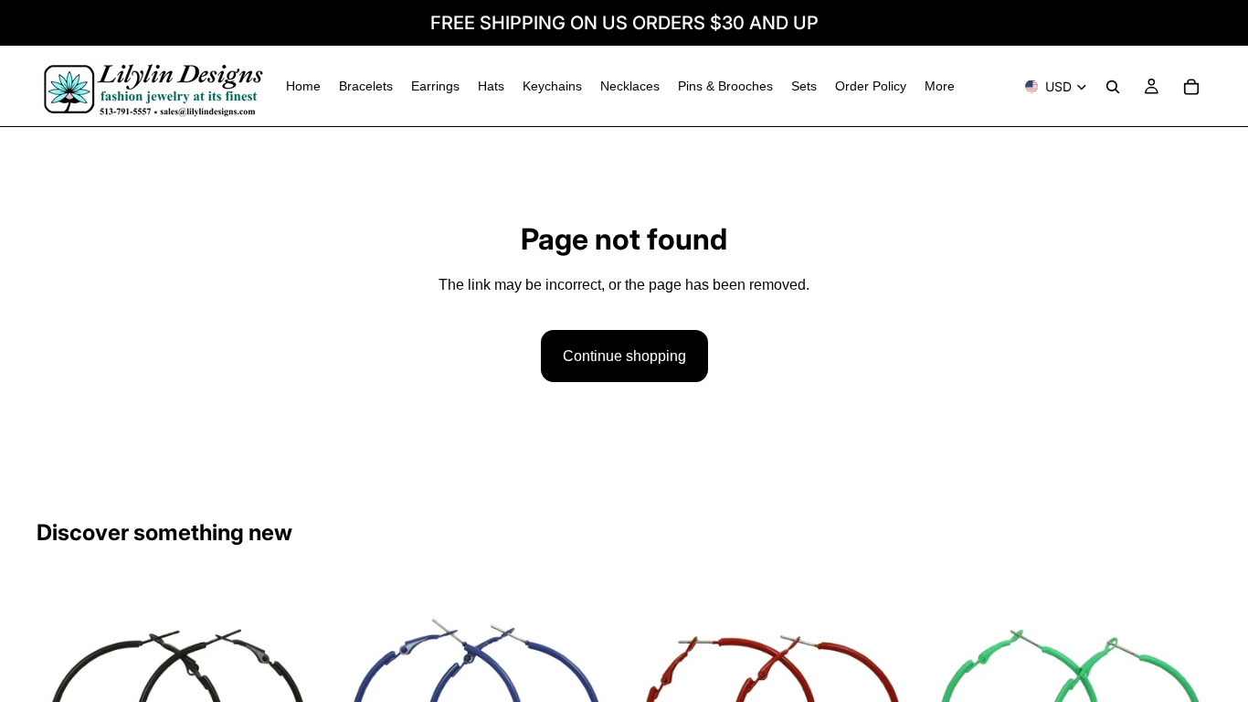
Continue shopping (624, 356)
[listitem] (939, 86)
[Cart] (1191, 87)
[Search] (1113, 87)
